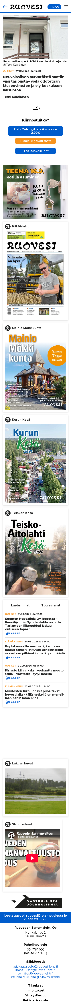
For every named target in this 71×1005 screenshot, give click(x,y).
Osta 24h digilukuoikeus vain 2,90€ (35, 130)
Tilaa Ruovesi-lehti (35, 151)
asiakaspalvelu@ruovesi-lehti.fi (35, 966)
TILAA (54, 7)
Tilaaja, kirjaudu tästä (36, 141)
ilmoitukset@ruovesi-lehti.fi (35, 970)
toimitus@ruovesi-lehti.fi (35, 973)
